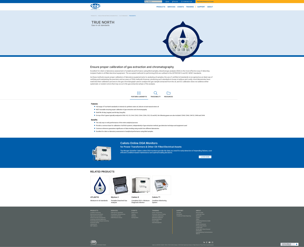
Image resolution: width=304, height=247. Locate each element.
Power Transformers (157, 212)
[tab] (139, 95)
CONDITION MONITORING (95, 212)
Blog (176, 1)
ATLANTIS (94, 197)
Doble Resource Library (116, 217)
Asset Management (157, 222)
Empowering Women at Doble (203, 221)
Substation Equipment (157, 217)
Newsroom (198, 216)
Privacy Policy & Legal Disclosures (207, 244)
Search (146, 1)
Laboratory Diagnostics (158, 216)
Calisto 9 (135, 197)
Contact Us (187, 1)
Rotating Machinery (157, 219)
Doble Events (134, 212)
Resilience (93, 226)
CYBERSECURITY (93, 224)
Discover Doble (199, 212)
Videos (197, 219)
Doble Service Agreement (117, 212)
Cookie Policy (199, 227)
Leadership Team (200, 214)
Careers (198, 217)
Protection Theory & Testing (159, 214)
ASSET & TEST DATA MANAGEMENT (97, 217)
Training (133, 214)
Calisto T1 (156, 197)
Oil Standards (123, 15)
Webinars (133, 216)
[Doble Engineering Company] (95, 7)
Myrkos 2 (115, 197)
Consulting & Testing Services (118, 214)
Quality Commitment (201, 224)
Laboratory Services (116, 216)
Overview (178, 212)
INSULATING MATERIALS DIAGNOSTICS (107, 15)
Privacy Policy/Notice (201, 226)
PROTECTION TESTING (94, 222)
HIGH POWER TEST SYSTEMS (96, 216)
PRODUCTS (93, 15)
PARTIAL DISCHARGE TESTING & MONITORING (99, 221)
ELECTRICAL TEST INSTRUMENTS (96, 214)
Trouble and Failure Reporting (183, 216)
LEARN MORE (205, 157)
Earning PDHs (134, 217)
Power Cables (155, 221)
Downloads (179, 214)
